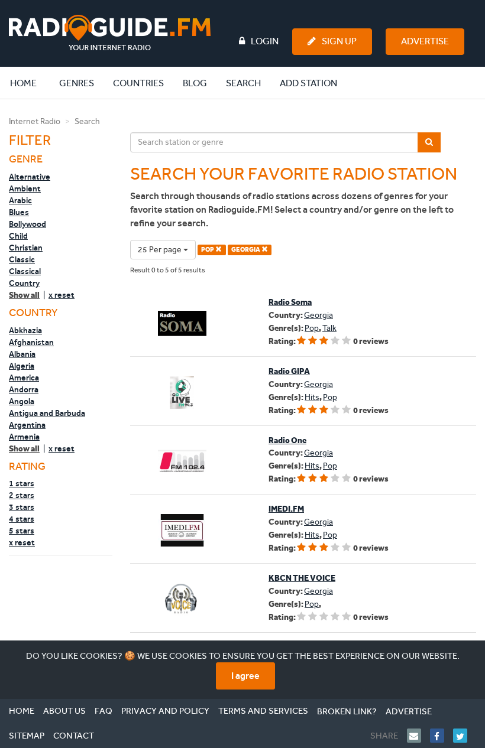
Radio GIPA (289, 371)
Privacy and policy (165, 710)
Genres (76, 83)
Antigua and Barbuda (47, 413)
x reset (61, 295)
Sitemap (26, 735)
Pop (312, 328)
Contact (73, 735)
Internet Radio (34, 121)
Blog (195, 83)
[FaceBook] (441, 736)
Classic (22, 259)
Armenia (24, 436)
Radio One (287, 440)
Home (29, 83)
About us (64, 710)
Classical (25, 271)
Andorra (23, 389)
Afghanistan (31, 342)
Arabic (20, 200)
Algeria (21, 365)
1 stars (21, 483)
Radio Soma (290, 302)
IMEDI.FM (286, 509)
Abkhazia (25, 330)
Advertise (425, 41)
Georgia (318, 315)
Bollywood (27, 224)
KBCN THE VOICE (302, 578)
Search (243, 83)
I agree (245, 675)
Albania (22, 354)
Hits (312, 397)
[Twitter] (464, 736)
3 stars (21, 507)
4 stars (21, 518)
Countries (138, 83)
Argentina (27, 425)
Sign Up (339, 41)
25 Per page (160, 250)
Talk (329, 328)
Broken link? (347, 711)
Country (24, 283)
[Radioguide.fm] (110, 33)
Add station (308, 83)
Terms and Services (263, 710)
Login (265, 41)
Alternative (29, 176)
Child (18, 235)
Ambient (25, 188)
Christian (26, 247)
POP (208, 249)
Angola (21, 401)
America (24, 377)
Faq (103, 710)
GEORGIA (246, 249)
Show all (24, 295)
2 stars (21, 495)
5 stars (21, 530)
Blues (19, 212)
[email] (418, 736)
